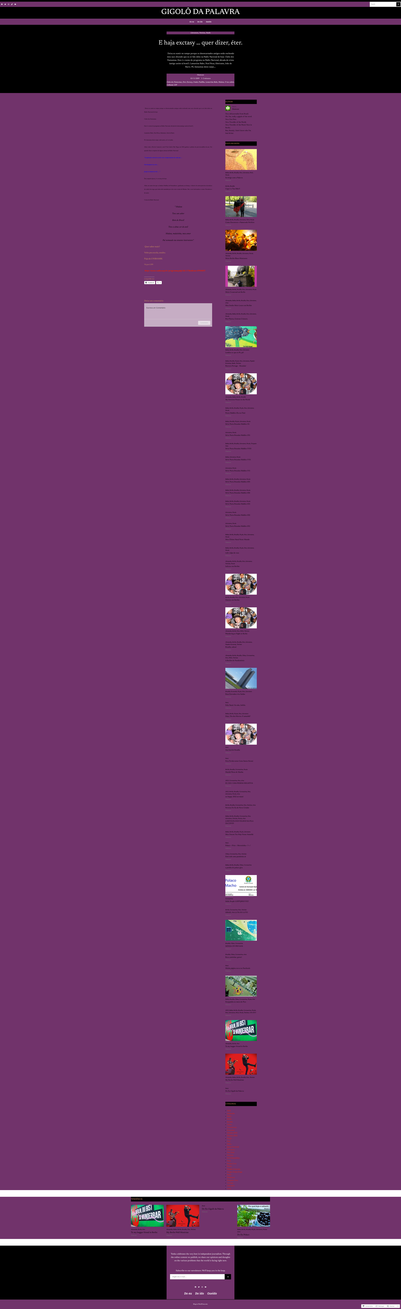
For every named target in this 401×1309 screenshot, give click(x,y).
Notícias (202, 33)
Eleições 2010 (232, 1133)
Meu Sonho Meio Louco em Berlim (238, 305)
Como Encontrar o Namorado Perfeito (239, 222)
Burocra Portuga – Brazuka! (235, 366)
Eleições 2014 (232, 1136)
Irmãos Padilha (199, 82)
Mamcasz (200, 75)
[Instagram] (8, 4)
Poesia (227, 175)
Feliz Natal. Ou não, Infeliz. (235, 705)
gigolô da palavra (200, 12)
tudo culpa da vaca (232, 553)
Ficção (237, 361)
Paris (251, 173)
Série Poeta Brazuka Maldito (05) (237, 482)
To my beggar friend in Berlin (236, 1046)
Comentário (204, 323)
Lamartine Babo (212, 82)
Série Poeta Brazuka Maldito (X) (237, 424)
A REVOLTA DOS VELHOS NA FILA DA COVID (239, 822)
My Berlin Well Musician (234, 1080)
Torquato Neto (232, 1180)
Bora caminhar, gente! (233, 957)
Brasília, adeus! (230, 647)
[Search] (398, 4)
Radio (208, 33)
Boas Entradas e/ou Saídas (235, 694)
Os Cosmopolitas (233, 1158)
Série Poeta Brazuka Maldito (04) (237, 493)
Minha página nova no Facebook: (237, 968)
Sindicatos (231, 1177)
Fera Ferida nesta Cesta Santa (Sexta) (239, 761)
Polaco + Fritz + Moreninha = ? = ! (238, 845)
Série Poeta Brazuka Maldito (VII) (238, 460)
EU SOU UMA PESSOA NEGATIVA (239, 783)
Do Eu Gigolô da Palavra (234, 1091)
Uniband (170, 85)
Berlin (231, 173)
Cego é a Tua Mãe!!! (232, 189)
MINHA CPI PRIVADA (234, 946)
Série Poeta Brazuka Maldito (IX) (237, 435)
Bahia (227, 173)
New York (230, 1152)
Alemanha (228, 253)
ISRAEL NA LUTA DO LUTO (236, 912)
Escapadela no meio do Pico (235, 1002)
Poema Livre (232, 1164)
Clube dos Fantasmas (174, 82)
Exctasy (189, 82)
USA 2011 (253, 1012)
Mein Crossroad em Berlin (235, 292)
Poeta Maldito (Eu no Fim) (235, 413)
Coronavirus (250, 655)
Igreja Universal (233, 1147)
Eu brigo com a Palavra (234, 178)
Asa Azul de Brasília (232, 750)
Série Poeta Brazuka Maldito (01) (237, 526)
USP (175, 85)
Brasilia (236, 173)
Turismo (227, 256)
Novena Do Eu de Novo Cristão (237, 808)
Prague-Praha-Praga (234, 1172)
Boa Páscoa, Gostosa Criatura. (236, 319)
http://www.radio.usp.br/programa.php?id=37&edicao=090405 (175, 271)
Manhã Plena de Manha (234, 772)
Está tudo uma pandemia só (235, 856)
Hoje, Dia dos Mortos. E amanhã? (237, 716)
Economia (234, 691)
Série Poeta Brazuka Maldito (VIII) (238, 449)
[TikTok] (12, 4)
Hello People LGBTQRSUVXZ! (237, 901)
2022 (227, 780)
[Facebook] (2, 4)
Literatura (194, 33)
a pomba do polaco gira (234, 868)
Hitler (242, 631)
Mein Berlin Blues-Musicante (236, 258)
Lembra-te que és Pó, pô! (234, 352)
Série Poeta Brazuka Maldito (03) (237, 504)
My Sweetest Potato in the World (237, 400)
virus (226, 303)
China (244, 655)
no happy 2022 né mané (234, 797)
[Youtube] (15, 4)
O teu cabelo (229, 82)
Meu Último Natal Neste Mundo (237, 539)
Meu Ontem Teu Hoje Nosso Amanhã (239, 834)
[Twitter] (5, 4)
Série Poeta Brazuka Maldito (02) (237, 515)
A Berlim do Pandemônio (234, 660)
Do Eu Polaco (243, 1235)
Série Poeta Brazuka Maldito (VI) (237, 471)
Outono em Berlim (232, 600)
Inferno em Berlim (232, 566)
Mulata (221, 82)
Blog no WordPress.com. (200, 1304)
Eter (184, 82)
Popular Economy (230, 644)
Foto (240, 173)
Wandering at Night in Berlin (236, 634)
